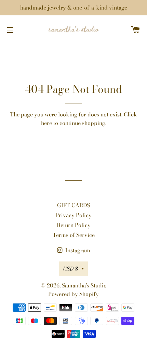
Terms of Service (74, 235)
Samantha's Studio (84, 285)
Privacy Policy (73, 215)
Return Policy (74, 225)
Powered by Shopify (73, 294)
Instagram (77, 250)
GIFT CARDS (73, 205)
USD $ (70, 269)
